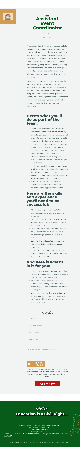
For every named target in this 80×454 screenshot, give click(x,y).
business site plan (42, 372)
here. (47, 377)
